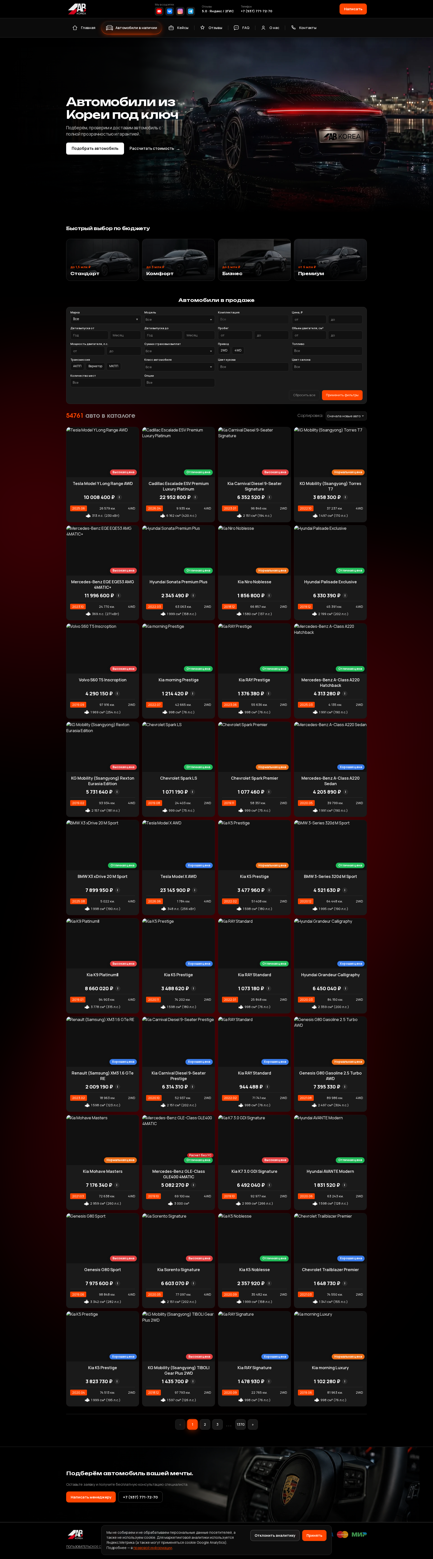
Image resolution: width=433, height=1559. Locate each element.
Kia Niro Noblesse (254, 582)
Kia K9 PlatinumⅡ (103, 974)
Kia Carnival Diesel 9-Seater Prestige (179, 1075)
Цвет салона (301, 359)
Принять (314, 1535)
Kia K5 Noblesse (254, 1269)
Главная (88, 27)
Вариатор (95, 366)
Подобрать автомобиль (95, 148)
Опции (149, 375)
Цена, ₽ (297, 312)
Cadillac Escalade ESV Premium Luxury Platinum (179, 486)
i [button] (119, 497)
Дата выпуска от (82, 328)
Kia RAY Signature (255, 1367)
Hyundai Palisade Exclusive (330, 582)
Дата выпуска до (156, 328)
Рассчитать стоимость (155, 148)
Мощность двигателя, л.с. (89, 343)
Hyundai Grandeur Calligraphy (330, 974)
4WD (238, 350)
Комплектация (229, 312)
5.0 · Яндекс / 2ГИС (218, 11)
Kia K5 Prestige (254, 876)
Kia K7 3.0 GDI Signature (254, 1171)
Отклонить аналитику (275, 1535)
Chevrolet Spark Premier (254, 778)
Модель (150, 312)
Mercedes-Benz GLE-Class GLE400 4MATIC (178, 1174)
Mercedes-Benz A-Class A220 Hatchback (330, 682)
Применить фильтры (342, 395)
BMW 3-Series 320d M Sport (330, 876)
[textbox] (177, 319)
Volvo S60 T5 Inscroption (103, 680)
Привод (223, 343)
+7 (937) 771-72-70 (256, 11)
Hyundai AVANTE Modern (330, 1171)
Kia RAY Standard (254, 974)
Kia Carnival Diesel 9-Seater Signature (255, 486)
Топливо (298, 343)
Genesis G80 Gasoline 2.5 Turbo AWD (330, 1075)
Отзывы (215, 27)
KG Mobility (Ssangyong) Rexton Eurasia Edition (102, 780)
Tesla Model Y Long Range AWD (103, 483)
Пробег (223, 328)
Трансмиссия (80, 359)
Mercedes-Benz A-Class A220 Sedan (330, 780)
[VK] (169, 11)
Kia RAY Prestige (254, 680)
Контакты (307, 27)
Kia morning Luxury (330, 1367)
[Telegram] (190, 11)
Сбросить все (304, 395)
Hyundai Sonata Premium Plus (178, 582)
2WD (224, 350)
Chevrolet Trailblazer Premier (330, 1269)
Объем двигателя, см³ (307, 328)
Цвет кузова (227, 359)
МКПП (113, 366)
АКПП (77, 366)
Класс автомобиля (158, 359)
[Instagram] (180, 11)
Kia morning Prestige (179, 680)
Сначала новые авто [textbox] (344, 416)
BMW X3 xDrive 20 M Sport (103, 876)
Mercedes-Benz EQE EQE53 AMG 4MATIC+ (102, 584)
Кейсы (182, 27)
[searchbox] (253, 319)
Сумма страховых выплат (162, 343)
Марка (75, 312)
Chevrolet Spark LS (178, 778)
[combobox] (179, 319)
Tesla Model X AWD (178, 876)
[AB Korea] (77, 9)
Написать (353, 8)
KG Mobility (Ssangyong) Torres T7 (330, 486)
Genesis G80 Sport (102, 1269)
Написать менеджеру (91, 1496)
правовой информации (152, 1547)
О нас (274, 27)
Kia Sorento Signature (178, 1269)
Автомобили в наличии (136, 27)
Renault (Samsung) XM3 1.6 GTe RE (103, 1075)
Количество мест (83, 375)
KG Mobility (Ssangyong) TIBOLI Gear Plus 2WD (178, 1370)
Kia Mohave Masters (103, 1171)
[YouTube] (159, 11)
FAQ (245, 27)
